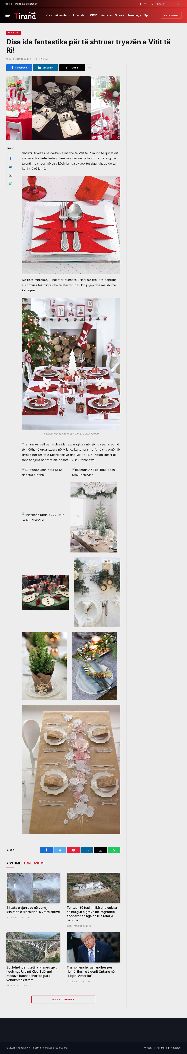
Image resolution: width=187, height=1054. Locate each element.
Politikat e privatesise (26, 3)
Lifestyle (78, 15)
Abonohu (171, 15)
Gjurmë (119, 15)
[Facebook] (10, 158)
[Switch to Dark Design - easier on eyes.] (152, 4)
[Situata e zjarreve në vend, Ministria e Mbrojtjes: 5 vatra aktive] (33, 888)
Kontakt (8, 3)
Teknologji (134, 15)
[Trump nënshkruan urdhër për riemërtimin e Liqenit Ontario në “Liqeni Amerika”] (93, 947)
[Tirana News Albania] (25, 15)
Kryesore (13, 32)
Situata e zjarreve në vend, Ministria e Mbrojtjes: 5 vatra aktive (33, 910)
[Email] (10, 175)
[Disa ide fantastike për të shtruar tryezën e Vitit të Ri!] (63, 108)
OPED (93, 15)
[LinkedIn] (10, 167)
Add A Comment (63, 999)
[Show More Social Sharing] (89, 67)
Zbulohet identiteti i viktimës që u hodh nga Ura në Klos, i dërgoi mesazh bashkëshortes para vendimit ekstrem (31, 974)
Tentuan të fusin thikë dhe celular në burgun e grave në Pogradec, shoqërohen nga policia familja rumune (92, 914)
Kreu (49, 15)
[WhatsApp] (10, 183)
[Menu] (7, 15)
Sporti (148, 15)
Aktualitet (61, 15)
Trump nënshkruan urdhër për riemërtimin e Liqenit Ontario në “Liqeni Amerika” (91, 972)
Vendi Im (106, 15)
